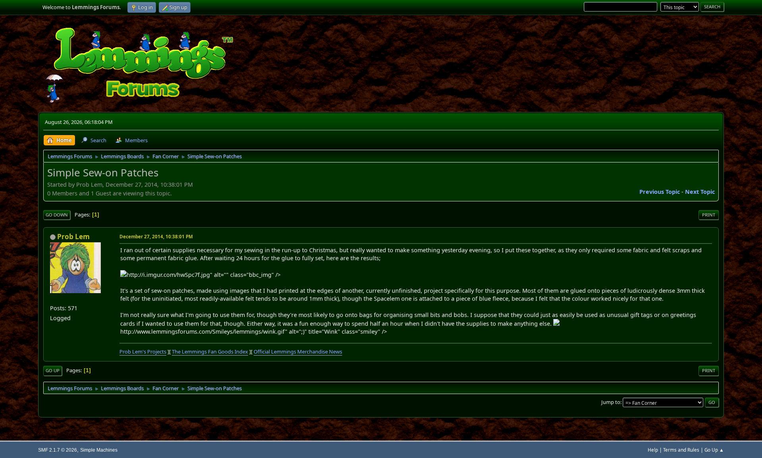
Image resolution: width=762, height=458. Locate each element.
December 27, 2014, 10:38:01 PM (156, 237)
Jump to (610, 402)
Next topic (700, 191)
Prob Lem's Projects (142, 351)
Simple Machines (98, 449)
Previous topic (659, 191)
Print (708, 215)
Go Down (57, 215)
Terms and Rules (681, 450)
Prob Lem (73, 236)
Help (653, 450)
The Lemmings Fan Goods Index (210, 351)
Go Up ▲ (714, 450)
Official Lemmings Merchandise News (298, 351)
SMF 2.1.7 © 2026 (57, 449)
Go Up (53, 370)
